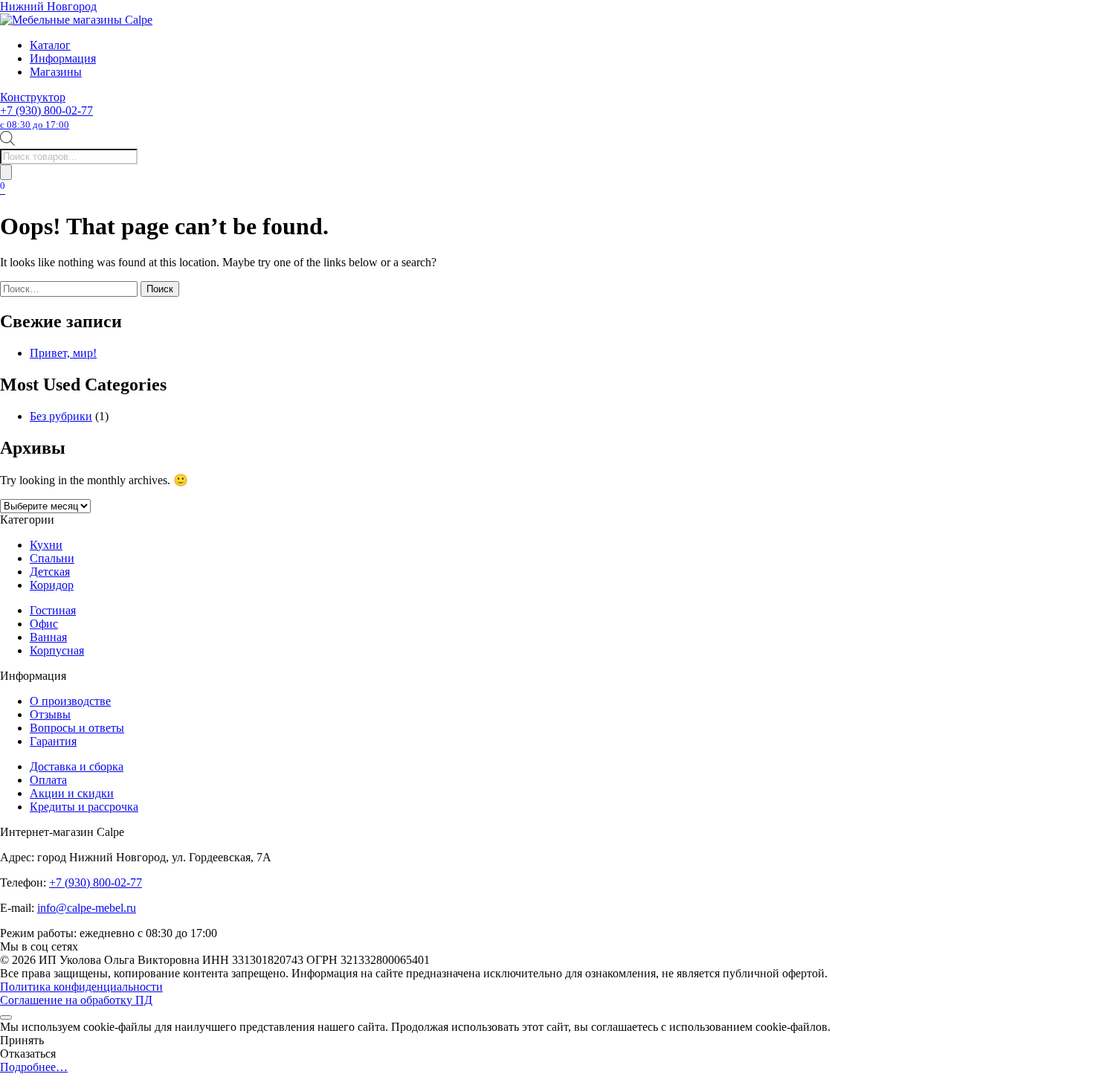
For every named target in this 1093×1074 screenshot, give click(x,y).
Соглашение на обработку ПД (76, 1000)
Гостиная (53, 610)
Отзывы (50, 714)
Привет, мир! (63, 353)
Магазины (56, 71)
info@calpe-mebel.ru (86, 907)
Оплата (48, 780)
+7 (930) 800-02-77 (46, 117)
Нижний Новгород (48, 6)
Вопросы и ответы (77, 727)
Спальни (52, 558)
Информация (63, 58)
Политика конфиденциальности (81, 986)
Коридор (52, 585)
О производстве (70, 701)
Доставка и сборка (76, 766)
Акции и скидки (72, 793)
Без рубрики (61, 416)
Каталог (50, 45)
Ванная (48, 637)
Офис (44, 623)
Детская (50, 571)
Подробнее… (34, 1067)
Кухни (46, 544)
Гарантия (53, 741)
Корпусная (57, 650)
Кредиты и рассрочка (84, 806)
